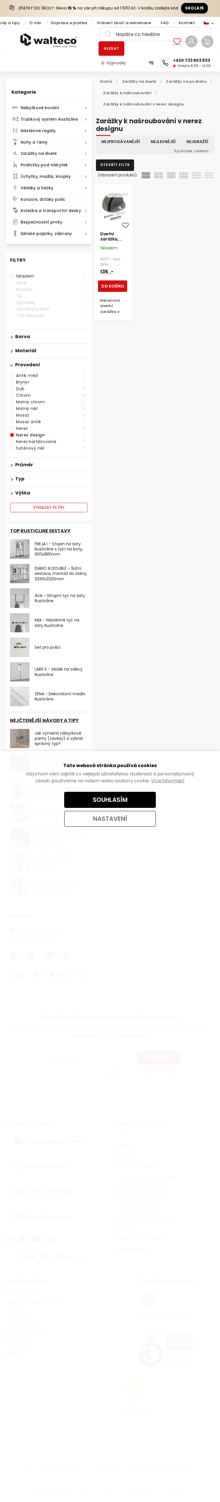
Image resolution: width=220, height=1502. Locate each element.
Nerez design (50, 435)
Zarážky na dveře (39, 153)
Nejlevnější (163, 142)
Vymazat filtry (49, 507)
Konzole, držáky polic (43, 199)
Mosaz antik (50, 422)
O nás (35, 23)
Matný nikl (50, 408)
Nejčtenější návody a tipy (44, 720)
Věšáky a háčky (37, 188)
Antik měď (50, 375)
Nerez (50, 428)
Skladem (50, 276)
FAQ (165, 23)
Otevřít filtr (115, 164)
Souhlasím (110, 800)
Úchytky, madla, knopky (46, 176)
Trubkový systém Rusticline (49, 119)
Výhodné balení (50, 309)
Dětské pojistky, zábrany (46, 233)
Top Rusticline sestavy (40, 530)
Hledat (111, 48)
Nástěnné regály (38, 131)
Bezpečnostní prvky (41, 222)
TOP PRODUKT (50, 316)
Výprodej (50, 302)
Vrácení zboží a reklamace (124, 23)
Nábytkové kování (40, 108)
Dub (50, 389)
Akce (50, 283)
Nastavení (110, 818)
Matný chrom (50, 402)
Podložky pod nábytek (44, 165)
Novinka (50, 289)
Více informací (167, 780)
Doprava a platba (69, 23)
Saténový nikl (50, 448)
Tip (50, 296)
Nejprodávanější (120, 142)
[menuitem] (115, 63)
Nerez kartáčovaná (50, 441)
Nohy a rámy (34, 142)
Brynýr (50, 382)
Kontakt (187, 23)
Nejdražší (197, 142)
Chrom (50, 395)
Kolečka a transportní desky (51, 210)
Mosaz (50, 415)
